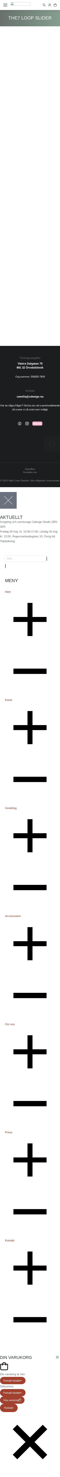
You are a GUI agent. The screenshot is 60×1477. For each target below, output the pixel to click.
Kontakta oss (30, 472)
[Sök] (5, 566)
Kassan (8, 1407)
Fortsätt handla (11, 1380)
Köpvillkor (30, 469)
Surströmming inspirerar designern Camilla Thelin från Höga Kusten (32, 102)
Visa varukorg (10, 1400)
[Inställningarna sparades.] (55, 4)
